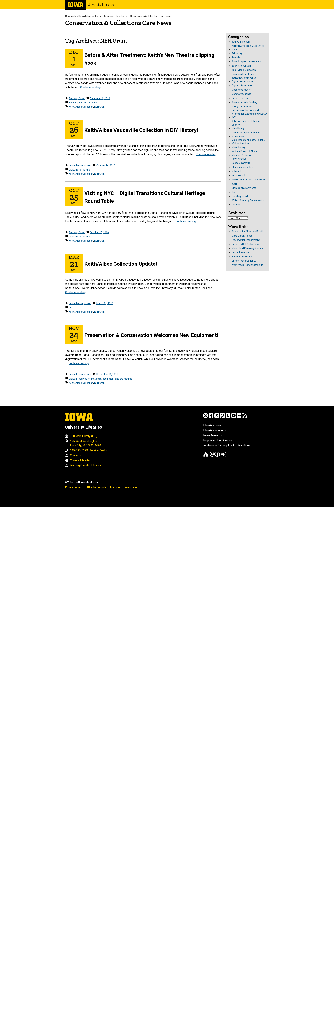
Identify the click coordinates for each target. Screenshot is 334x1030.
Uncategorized (240, 196)
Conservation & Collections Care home (151, 16)
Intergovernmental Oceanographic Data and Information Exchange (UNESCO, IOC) (249, 112)
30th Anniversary (241, 41)
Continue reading (90, 87)
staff (71, 307)
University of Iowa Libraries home (83, 16)
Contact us (76, 455)
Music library (238, 147)
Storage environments (244, 188)
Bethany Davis (77, 98)
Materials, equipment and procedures (111, 378)
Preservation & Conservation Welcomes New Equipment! (151, 335)
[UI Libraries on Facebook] (211, 417)
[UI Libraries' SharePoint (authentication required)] (223, 455)
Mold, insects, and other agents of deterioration (249, 141)
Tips (234, 192)
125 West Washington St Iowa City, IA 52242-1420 (85, 443)
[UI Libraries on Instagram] (205, 417)
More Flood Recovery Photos (247, 248)
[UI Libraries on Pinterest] (222, 417)
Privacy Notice (73, 487)
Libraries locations (214, 430)
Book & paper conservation (83, 102)
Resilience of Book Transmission (249, 179)
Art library (237, 53)
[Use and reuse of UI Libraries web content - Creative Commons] (215, 455)
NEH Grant (99, 106)
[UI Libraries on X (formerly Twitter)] (216, 417)
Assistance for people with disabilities (226, 445)
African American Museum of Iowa (248, 47)
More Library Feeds (242, 235)
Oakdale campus (241, 162)
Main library (238, 128)
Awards (236, 57)
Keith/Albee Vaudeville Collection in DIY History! (141, 130)
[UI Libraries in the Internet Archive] (205, 455)
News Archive (239, 158)
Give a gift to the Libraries (86, 465)
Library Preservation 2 (244, 260)
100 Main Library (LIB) (83, 436)
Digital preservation (79, 378)
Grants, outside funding (244, 102)
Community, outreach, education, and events (244, 76)
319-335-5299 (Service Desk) (88, 450)
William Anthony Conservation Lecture (248, 202)
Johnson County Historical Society (246, 123)
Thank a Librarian (80, 460)
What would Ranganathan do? (248, 265)
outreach (236, 171)
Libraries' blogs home (116, 16)
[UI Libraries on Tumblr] (228, 417)
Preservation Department (246, 239)
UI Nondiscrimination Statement (103, 487)
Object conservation (242, 167)
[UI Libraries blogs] (244, 417)
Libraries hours (212, 425)
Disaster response (241, 93)
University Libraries (101, 4)
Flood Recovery (240, 98)
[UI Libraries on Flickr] (239, 417)
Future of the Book (242, 256)
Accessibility (132, 487)
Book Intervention (241, 65)
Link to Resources (241, 252)
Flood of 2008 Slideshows (246, 244)
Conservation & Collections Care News (118, 22)
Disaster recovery (241, 89)
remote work (239, 175)
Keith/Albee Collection (81, 106)
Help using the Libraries (217, 440)
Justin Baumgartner (80, 165)
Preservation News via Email (247, 231)
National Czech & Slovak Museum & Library (245, 153)
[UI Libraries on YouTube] (233, 417)
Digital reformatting (79, 169)
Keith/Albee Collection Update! (120, 264)
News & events (212, 435)
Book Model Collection (244, 69)
